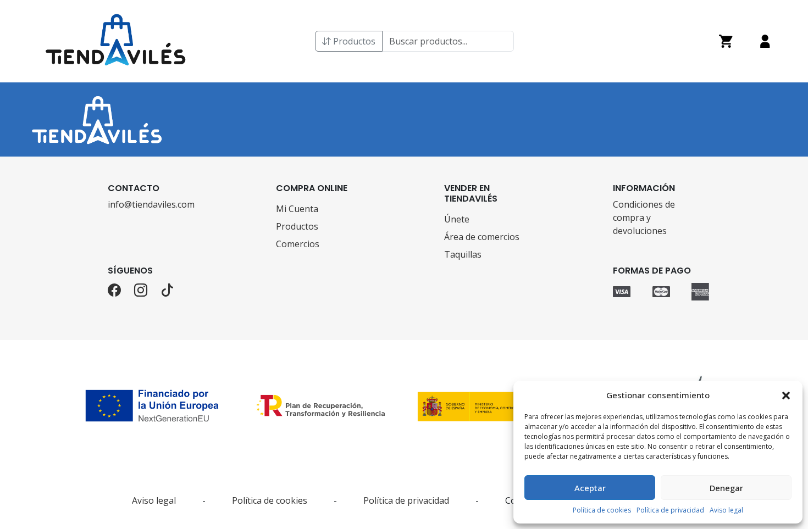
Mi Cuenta (297, 209)
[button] (786, 394)
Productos (353, 41)
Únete (456, 219)
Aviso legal (726, 510)
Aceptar (590, 487)
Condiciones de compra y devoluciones (644, 217)
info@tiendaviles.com (151, 204)
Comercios (297, 244)
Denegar (726, 487)
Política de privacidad (670, 510)
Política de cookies (602, 510)
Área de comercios (481, 237)
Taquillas (463, 254)
